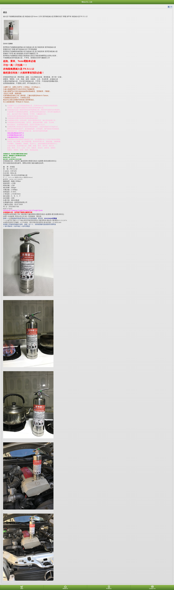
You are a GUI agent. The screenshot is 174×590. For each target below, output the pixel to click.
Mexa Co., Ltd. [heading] (87, 2)
